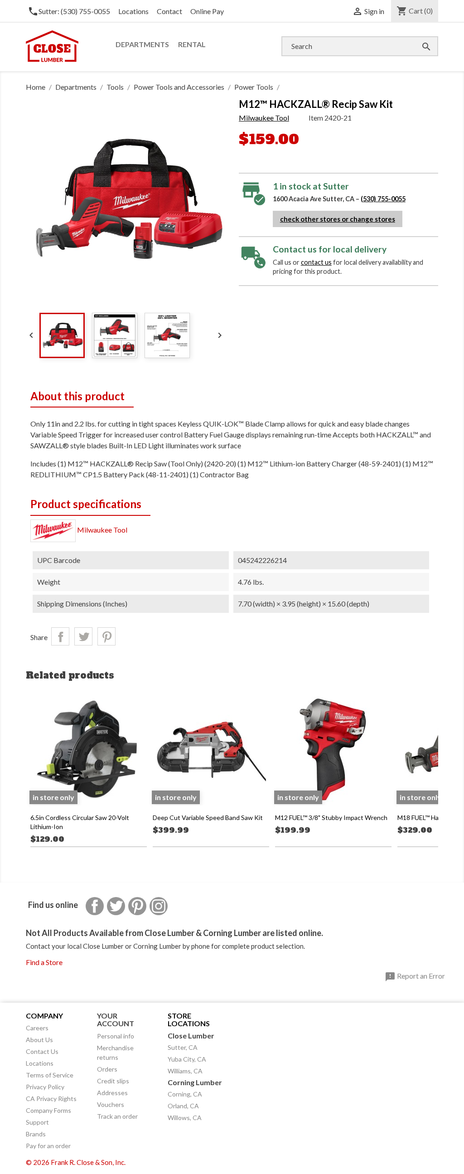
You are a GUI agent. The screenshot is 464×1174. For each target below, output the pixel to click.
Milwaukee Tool (264, 117)
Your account (115, 1019)
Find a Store (44, 962)
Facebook (95, 906)
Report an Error (415, 976)
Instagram (159, 906)
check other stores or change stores (337, 219)
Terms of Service (49, 1075)
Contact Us (42, 1051)
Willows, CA (185, 1117)
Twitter (116, 906)
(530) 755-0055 (383, 199)
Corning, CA (185, 1094)
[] (417, 37)
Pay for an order (48, 1146)
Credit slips (113, 1081)
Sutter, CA (183, 1047)
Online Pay (207, 11)
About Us (39, 1039)
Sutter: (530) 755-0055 (69, 11)
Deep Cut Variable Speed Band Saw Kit (208, 817)
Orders (107, 1069)
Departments (142, 44)
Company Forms (48, 1110)
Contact (169, 11)
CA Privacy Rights (51, 1098)
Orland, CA (183, 1106)
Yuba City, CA (187, 1059)
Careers (37, 1028)
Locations (133, 11)
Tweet (83, 636)
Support (37, 1122)
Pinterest (106, 636)
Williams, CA (185, 1071)
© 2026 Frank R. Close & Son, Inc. (76, 1162)
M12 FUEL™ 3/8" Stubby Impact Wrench (331, 817)
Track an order (117, 1116)
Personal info (115, 1036)
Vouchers (110, 1104)
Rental (192, 44)
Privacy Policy (45, 1087)
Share (60, 636)
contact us (316, 262)
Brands (36, 1134)
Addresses (112, 1092)
